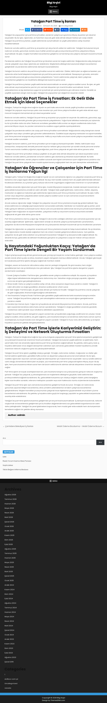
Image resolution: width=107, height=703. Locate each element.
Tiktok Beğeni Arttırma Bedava (15, 469)
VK (58, 30)
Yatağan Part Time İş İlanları (53, 21)
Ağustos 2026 (10, 494)
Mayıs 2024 (9, 616)
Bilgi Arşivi (53, 2)
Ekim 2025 (9, 540)
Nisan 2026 (9, 512)
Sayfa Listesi (8, 465)
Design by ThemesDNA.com (53, 700)
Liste (4, 456)
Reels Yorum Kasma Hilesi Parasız (17, 461)
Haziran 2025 (10, 558)
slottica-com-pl (11, 679)
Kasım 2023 (9, 643)
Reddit (49, 30)
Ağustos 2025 (10, 549)
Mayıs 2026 (9, 508)
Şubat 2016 (9, 662)
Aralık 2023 (9, 639)
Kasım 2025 (9, 535)
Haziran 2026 (10, 503)
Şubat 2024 (9, 630)
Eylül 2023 (9, 653)
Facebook (37, 30)
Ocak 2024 (9, 635)
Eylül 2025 (9, 544)
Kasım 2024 (9, 589)
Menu (55, 11)
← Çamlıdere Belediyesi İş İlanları (18, 426)
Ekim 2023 (9, 648)
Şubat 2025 (9, 576)
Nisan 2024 (9, 621)
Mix (85, 30)
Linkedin (76, 30)
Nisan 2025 (9, 567)
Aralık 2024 (9, 585)
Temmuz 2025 (11, 553)
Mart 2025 (9, 571)
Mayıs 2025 (9, 562)
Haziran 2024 (10, 612)
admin (39, 26)
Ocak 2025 (9, 580)
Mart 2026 (9, 517)
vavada (8, 688)
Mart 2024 (9, 625)
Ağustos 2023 (10, 657)
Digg (66, 30)
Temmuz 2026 (11, 499)
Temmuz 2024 (11, 607)
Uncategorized (67, 26)
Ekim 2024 (9, 594)
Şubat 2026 (9, 522)
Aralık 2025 (9, 530)
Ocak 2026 (9, 526)
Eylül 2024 (9, 598)
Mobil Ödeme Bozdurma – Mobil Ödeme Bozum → (80, 426)
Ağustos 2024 (10, 603)
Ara (4, 438)
